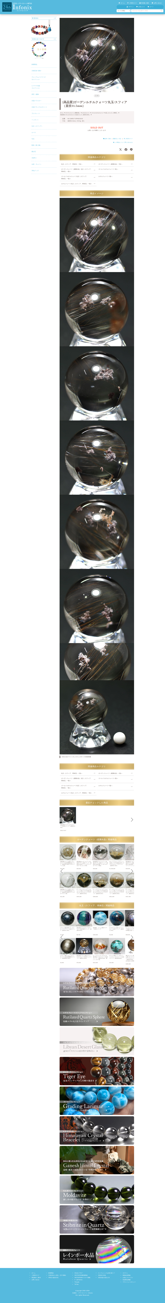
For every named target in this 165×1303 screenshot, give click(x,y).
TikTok (76, 1284)
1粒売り (34, 158)
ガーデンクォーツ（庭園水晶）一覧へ (110, 164)
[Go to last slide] (61, 57)
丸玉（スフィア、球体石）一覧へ (71, 164)
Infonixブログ (78, 1273)
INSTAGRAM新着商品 (81, 1275)
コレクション (36, 87)
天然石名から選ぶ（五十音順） (57, 1275)
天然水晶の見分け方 (104, 1277)
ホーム (123, 3)
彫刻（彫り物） (36, 145)
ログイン (125, 1273)
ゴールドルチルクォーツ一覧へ (108, 169)
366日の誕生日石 (53, 1277)
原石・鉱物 (35, 94)
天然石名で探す (36, 70)
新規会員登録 (127, 1275)
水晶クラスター (36, 100)
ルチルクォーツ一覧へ (105, 176)
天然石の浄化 (102, 1275)
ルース (34, 132)
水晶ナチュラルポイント (39, 107)
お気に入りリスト (128, 1277)
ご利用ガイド (133, 3)
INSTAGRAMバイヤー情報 (82, 1277)
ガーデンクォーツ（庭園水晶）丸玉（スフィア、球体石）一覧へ (76, 170)
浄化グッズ (35, 170)
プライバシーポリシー (129, 1282)
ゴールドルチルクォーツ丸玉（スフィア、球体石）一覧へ (74, 177)
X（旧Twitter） (78, 1279)
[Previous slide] (62, 820)
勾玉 (33, 139)
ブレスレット (36, 113)
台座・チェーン (36, 164)
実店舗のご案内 (36, 1277)
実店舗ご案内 (145, 3)
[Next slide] (132, 57)
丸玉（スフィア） (37, 126)
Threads (76, 1282)
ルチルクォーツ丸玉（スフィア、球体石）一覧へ (76, 183)
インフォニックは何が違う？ (106, 1273)
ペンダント (35, 120)
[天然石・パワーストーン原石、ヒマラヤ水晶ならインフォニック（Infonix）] (17, 3)
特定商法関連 (127, 1279)
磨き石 (34, 151)
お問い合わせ (158, 3)
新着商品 (34, 64)
